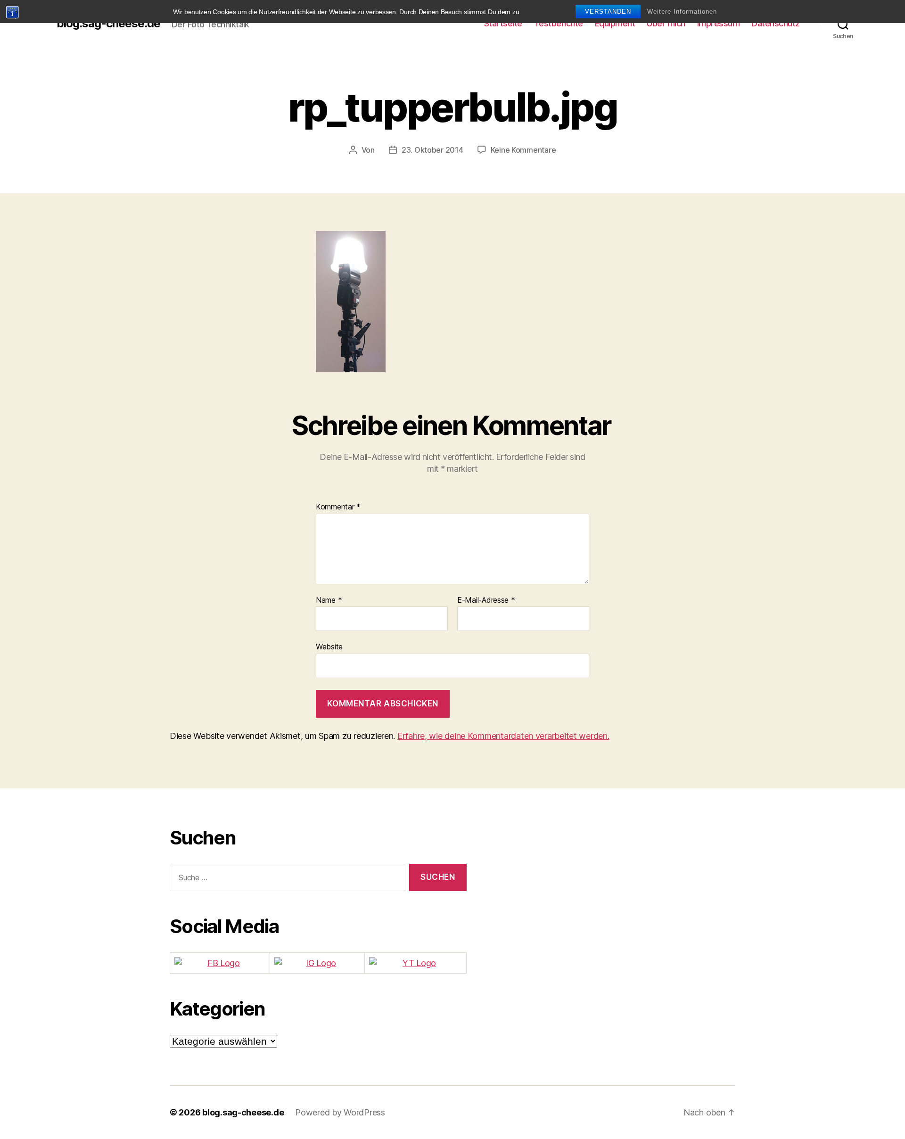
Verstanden (608, 11)
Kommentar (338, 507)
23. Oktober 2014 (432, 150)
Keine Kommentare (523, 150)
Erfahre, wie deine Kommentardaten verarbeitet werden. (503, 736)
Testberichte (558, 23)
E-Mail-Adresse (486, 600)
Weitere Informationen (682, 11)
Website (329, 646)
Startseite (503, 23)
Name (329, 600)
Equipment (615, 23)
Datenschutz (775, 23)
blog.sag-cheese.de (108, 23)
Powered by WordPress (340, 1112)
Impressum (718, 23)
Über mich (666, 23)
